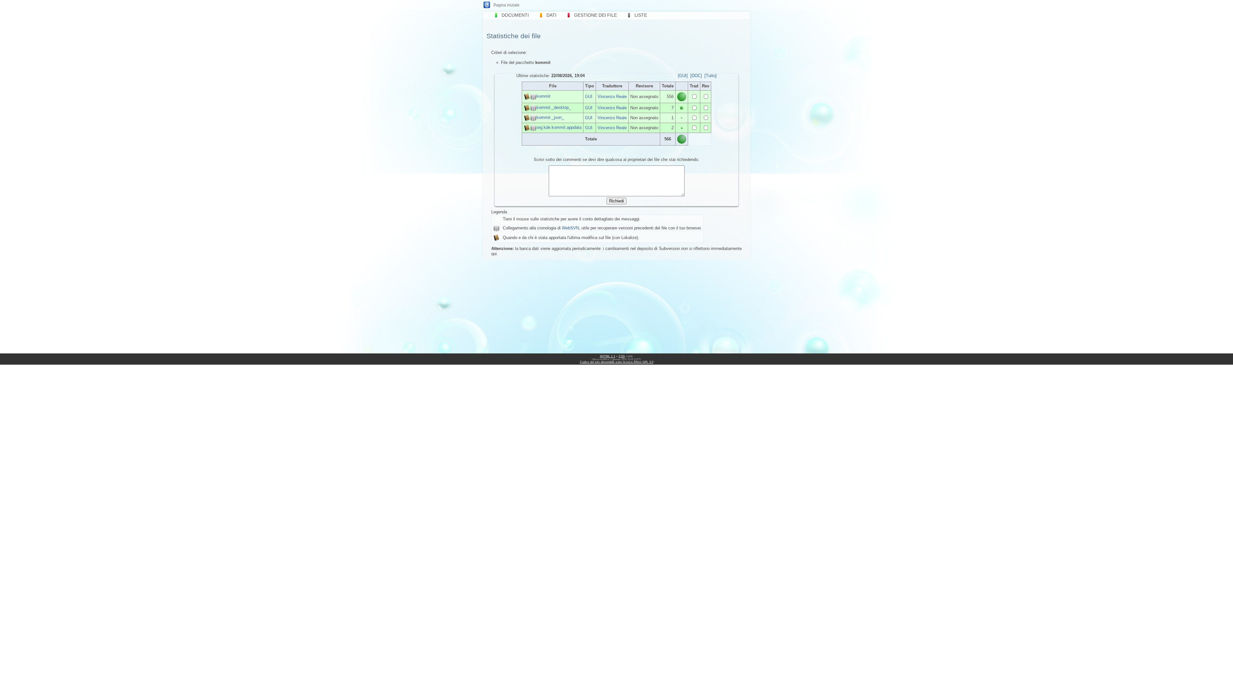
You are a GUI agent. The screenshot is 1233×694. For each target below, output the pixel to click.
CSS (622, 356)
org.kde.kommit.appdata (559, 127)
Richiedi (616, 201)
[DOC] (696, 75)
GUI (588, 96)
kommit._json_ (550, 117)
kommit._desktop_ (554, 107)
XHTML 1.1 (607, 356)
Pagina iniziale (507, 5)
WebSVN (570, 228)
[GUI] (683, 75)
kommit (543, 96)
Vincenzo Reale (612, 96)
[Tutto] (710, 75)
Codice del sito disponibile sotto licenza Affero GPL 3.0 (616, 362)
